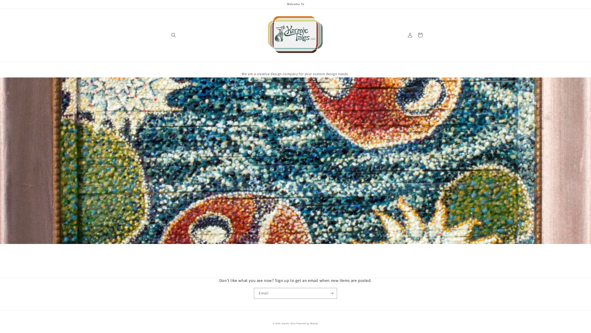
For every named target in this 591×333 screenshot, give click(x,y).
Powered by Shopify (307, 323)
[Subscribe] (332, 293)
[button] (174, 35)
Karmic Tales (289, 323)
